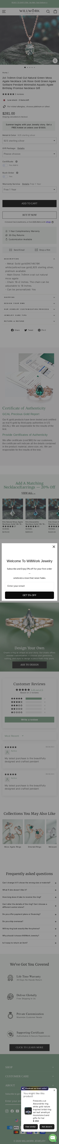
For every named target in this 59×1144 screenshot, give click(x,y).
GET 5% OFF (29, 595)
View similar (30, 1127)
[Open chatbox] (53, 1138)
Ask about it (47, 1127)
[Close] (53, 546)
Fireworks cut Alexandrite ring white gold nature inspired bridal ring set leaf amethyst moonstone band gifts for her (42, 1109)
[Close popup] (54, 1090)
